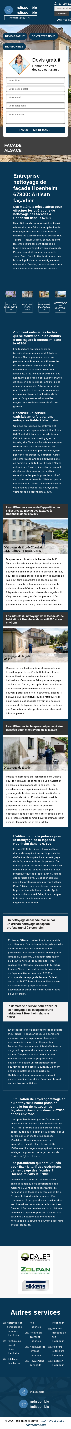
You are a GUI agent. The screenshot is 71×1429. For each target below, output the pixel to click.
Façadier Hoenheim (58, 1362)
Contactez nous (43, 36)
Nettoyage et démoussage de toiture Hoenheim (14, 1328)
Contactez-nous (36, 1425)
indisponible (26, 7)
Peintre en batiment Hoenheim (36, 1336)
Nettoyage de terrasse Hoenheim (37, 1350)
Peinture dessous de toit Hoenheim (59, 1334)
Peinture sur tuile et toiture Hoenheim (14, 1347)
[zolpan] (35, 1270)
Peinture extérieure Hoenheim (58, 1350)
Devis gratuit (15, 36)
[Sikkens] (35, 1285)
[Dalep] (35, 1257)
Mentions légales (53, 1421)
